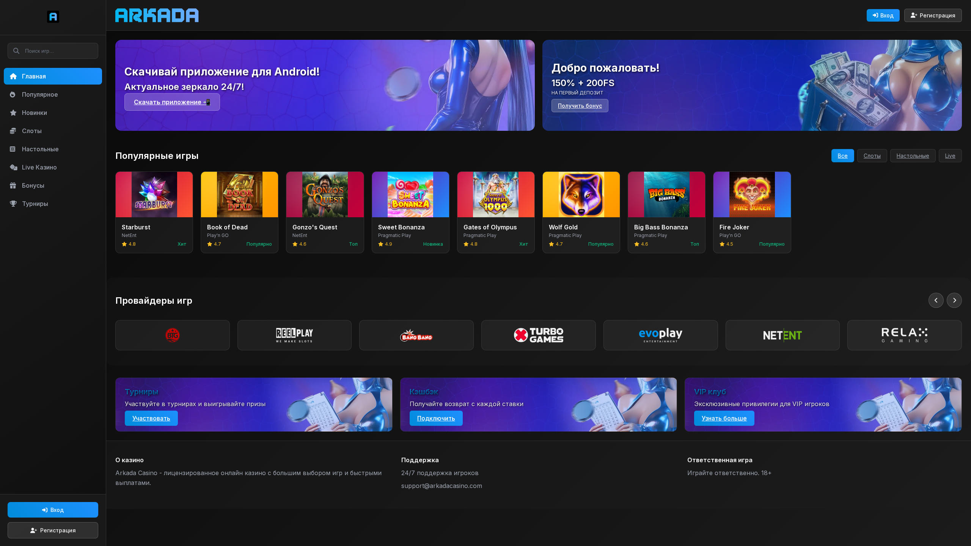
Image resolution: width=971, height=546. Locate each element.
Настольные (913, 155)
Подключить (436, 418)
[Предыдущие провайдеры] (936, 300)
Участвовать (151, 418)
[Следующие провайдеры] (954, 300)
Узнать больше (724, 418)
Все (843, 155)
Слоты (872, 155)
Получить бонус (580, 105)
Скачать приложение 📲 (172, 102)
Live (950, 155)
